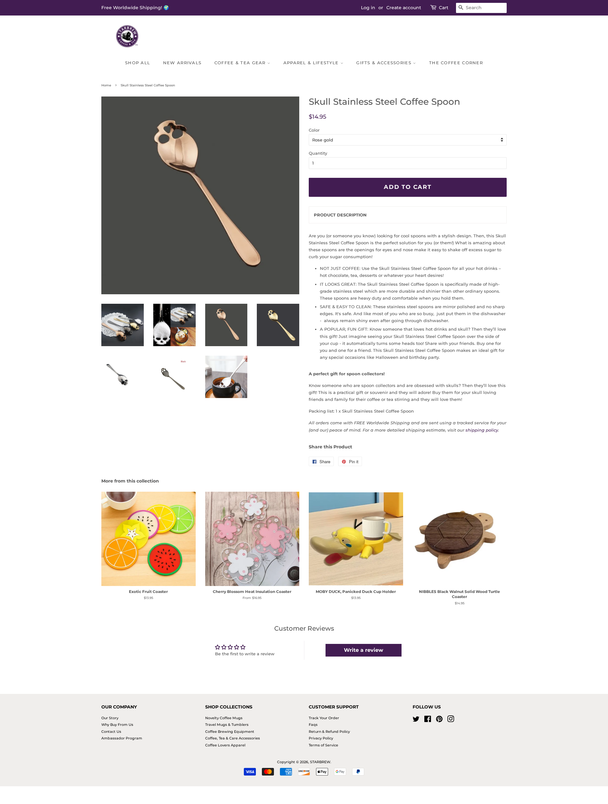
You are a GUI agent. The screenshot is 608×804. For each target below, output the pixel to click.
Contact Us (111, 731)
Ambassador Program (121, 738)
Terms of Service (323, 745)
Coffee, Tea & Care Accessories (232, 738)
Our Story (109, 718)
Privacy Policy (321, 738)
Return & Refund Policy (329, 731)
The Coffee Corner (456, 62)
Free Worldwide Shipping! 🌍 (135, 7)
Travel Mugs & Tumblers (227, 724)
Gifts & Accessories (384, 62)
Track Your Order (324, 718)
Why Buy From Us (117, 724)
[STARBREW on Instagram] (450, 720)
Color (314, 130)
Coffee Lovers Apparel (225, 745)
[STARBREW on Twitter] (416, 720)
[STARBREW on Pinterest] (439, 720)
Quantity (318, 153)
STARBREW (320, 762)
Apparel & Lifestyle (311, 62)
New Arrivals (182, 62)
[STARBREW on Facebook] (427, 720)
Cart (443, 7)
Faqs (313, 724)
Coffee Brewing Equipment (229, 731)
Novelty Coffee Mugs (224, 718)
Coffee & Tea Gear (240, 62)
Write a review (363, 650)
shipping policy (482, 430)
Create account (403, 7)
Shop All (137, 62)
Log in (368, 7)
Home (106, 85)
